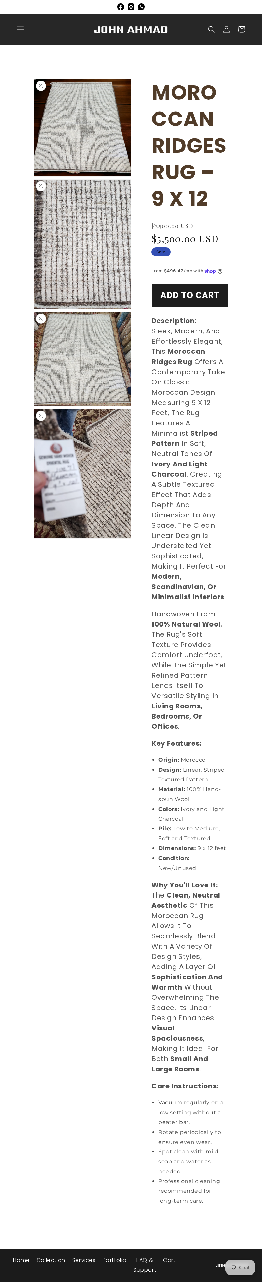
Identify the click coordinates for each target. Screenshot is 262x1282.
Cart (169, 1260)
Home (21, 1260)
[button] (20, 29)
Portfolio (115, 1260)
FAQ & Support (144, 1265)
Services (84, 1260)
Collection (51, 1260)
